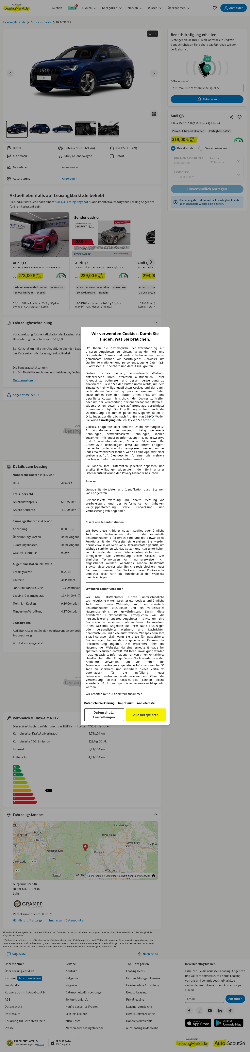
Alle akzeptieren (146, 715)
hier (152, 420)
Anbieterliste (146, 703)
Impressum (126, 703)
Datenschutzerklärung (99, 703)
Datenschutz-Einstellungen (104, 714)
